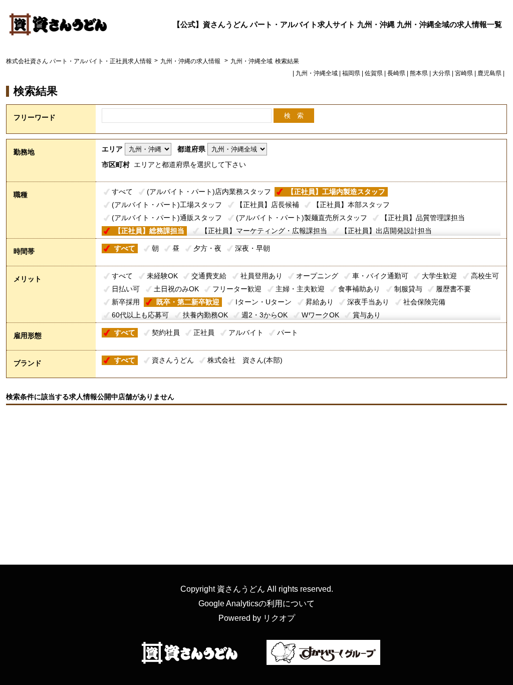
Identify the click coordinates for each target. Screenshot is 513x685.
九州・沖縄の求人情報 (191, 61)
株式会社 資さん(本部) (245, 360)
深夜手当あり (368, 302)
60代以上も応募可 (140, 315)
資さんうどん (173, 360)
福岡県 (351, 73)
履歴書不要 (453, 289)
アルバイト (246, 332)
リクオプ (279, 618)
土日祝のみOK (176, 289)
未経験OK (162, 276)
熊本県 (419, 73)
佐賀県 (374, 73)
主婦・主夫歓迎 (300, 289)
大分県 (441, 73)
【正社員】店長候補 (267, 205)
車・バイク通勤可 (380, 276)
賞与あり (367, 315)
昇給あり (320, 302)
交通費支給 (208, 276)
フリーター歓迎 (237, 289)
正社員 (203, 332)
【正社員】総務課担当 (149, 231)
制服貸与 (408, 289)
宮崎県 (464, 73)
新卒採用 (126, 302)
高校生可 (485, 276)
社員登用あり (261, 276)
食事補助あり (359, 289)
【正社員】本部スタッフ (351, 205)
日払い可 (126, 289)
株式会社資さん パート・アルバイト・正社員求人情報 (79, 61)
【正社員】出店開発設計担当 (386, 231)
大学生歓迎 (439, 276)
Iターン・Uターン (263, 302)
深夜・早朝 (252, 248)
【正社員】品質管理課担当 (423, 218)
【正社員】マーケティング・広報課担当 (264, 231)
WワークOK (320, 315)
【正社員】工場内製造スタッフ (336, 192)
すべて (122, 192)
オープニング (317, 276)
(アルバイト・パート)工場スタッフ (167, 205)
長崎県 (396, 73)
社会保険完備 (424, 302)
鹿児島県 (489, 73)
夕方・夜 (207, 248)
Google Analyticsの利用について (256, 603)
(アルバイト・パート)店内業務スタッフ (209, 192)
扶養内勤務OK (205, 315)
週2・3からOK (264, 315)
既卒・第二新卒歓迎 (187, 302)
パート (287, 332)
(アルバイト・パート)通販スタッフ (167, 218)
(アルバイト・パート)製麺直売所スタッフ (301, 218)
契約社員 (166, 332)
